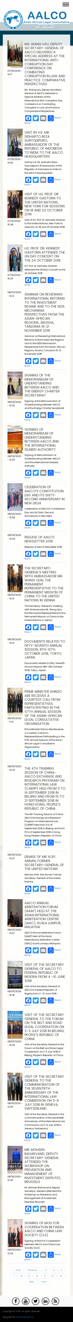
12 (54, 1275)
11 (46, 1275)
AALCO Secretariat (24, 1317)
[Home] (36, 19)
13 (62, 1275)
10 (38, 1275)
